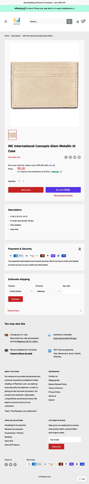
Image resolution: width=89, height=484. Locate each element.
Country (11, 286)
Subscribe (56, 446)
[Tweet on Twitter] (74, 157)
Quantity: (12, 181)
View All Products (12, 445)
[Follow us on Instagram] (15, 464)
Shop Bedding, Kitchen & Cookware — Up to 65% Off (44, 2)
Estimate (15, 299)
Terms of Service (56, 388)
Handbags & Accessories (15, 425)
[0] (82, 21)
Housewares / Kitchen (14, 433)
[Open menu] (6, 21)
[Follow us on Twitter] (10, 464)
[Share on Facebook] (66, 157)
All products (16, 36)
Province (39, 286)
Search (52, 400)
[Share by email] (79, 157)
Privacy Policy (54, 392)
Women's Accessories (14, 429)
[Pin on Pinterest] (70, 157)
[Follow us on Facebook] (6, 464)
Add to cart (26, 190)
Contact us (53, 376)
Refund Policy (13, 310)
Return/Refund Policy (58, 384)
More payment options (63, 195)
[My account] (78, 21)
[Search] (69, 21)
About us (52, 396)
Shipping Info (54, 380)
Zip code (66, 286)
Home (7, 36)
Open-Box (9, 441)
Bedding (8, 437)
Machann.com (14, 157)
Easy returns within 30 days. (65, 338)
